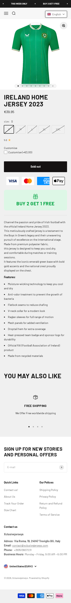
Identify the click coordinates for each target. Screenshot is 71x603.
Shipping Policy (48, 490)
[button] (56, 14)
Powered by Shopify (39, 578)
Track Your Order (14, 503)
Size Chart (10, 510)
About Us (9, 496)
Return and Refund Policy (50, 505)
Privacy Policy (47, 496)
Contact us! (11, 490)
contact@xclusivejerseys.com (30, 545)
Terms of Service (49, 514)
